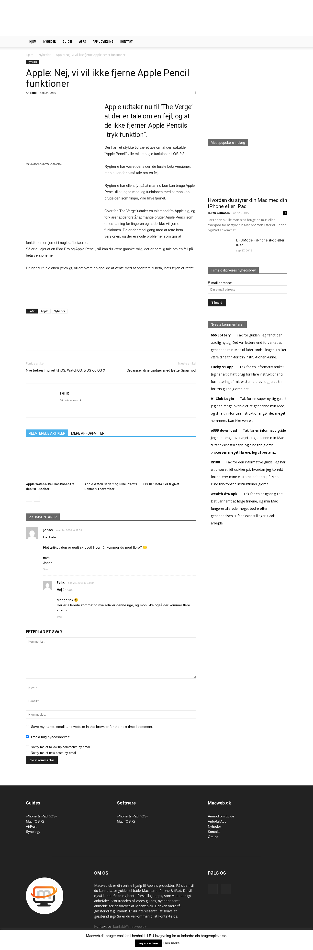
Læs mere (171, 943)
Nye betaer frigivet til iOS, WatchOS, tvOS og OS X (65, 370)
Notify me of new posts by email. (54, 753)
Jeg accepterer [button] (148, 943)
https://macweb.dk (71, 400)
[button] (281, 42)
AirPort (31, 826)
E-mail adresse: (220, 283)
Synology (33, 832)
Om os (213, 837)
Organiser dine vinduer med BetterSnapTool (161, 370)
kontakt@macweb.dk (129, 926)
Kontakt (126, 41)
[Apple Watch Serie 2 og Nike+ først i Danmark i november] (111, 461)
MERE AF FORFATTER (87, 433)
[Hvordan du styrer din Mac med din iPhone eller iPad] (247, 173)
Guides (67, 41)
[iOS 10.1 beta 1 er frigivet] (169, 461)
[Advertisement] (198, 18)
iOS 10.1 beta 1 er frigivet (161, 484)
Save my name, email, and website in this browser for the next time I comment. (92, 727)
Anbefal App (217, 821)
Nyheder (49, 41)
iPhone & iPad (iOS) (41, 816)
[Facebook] (213, 889)
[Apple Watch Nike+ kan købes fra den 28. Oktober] (52, 461)
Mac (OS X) (35, 821)
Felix (33, 92)
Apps (82, 41)
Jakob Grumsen (219, 213)
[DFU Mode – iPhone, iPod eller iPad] (216, 244)
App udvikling (103, 41)
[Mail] (226, 889)
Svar (46, 569)
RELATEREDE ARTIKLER (47, 433)
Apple (44, 311)
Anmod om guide (221, 816)
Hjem (32, 41)
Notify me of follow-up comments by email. (61, 747)
